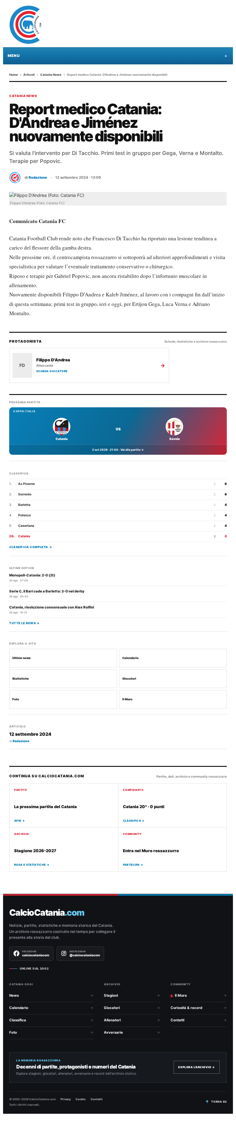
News (14, 995)
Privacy (66, 1099)
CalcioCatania (46, 913)
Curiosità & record (186, 1008)
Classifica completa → (30, 547)
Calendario (130, 658)
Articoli (29, 74)
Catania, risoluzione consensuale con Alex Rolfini (51, 607)
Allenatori (112, 1020)
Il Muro (127, 699)
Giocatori (129, 678)
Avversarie (113, 1032)
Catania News (50, 74)
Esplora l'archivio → (196, 1067)
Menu (14, 55)
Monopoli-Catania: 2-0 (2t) (32, 575)
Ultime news (21, 658)
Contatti (177, 1020)
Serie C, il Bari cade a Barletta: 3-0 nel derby (47, 591)
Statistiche (20, 678)
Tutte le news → (24, 623)
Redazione (38, 177)
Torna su (219, 1101)
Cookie (81, 1099)
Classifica (17, 1020)
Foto (15, 699)
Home (13, 74)
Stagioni (111, 995)
